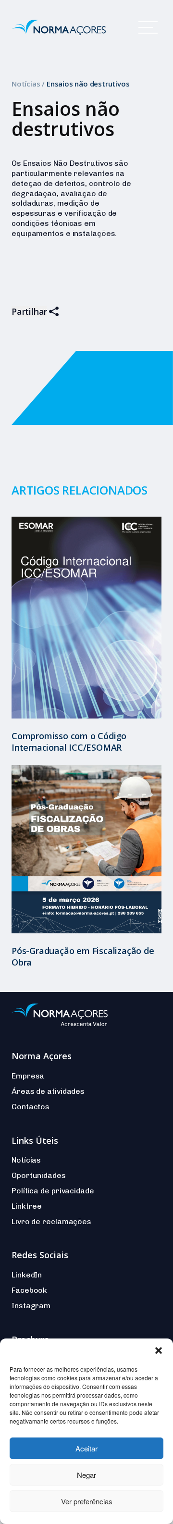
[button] (158, 1350)
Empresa (28, 1075)
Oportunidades (39, 1175)
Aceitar (86, 1448)
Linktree (27, 1206)
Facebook (29, 1290)
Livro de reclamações (51, 1221)
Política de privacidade (53, 1190)
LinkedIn (27, 1274)
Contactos (30, 1106)
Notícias (26, 83)
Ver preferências (86, 1501)
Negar (86, 1475)
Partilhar (29, 311)
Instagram (31, 1305)
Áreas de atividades (48, 1091)
